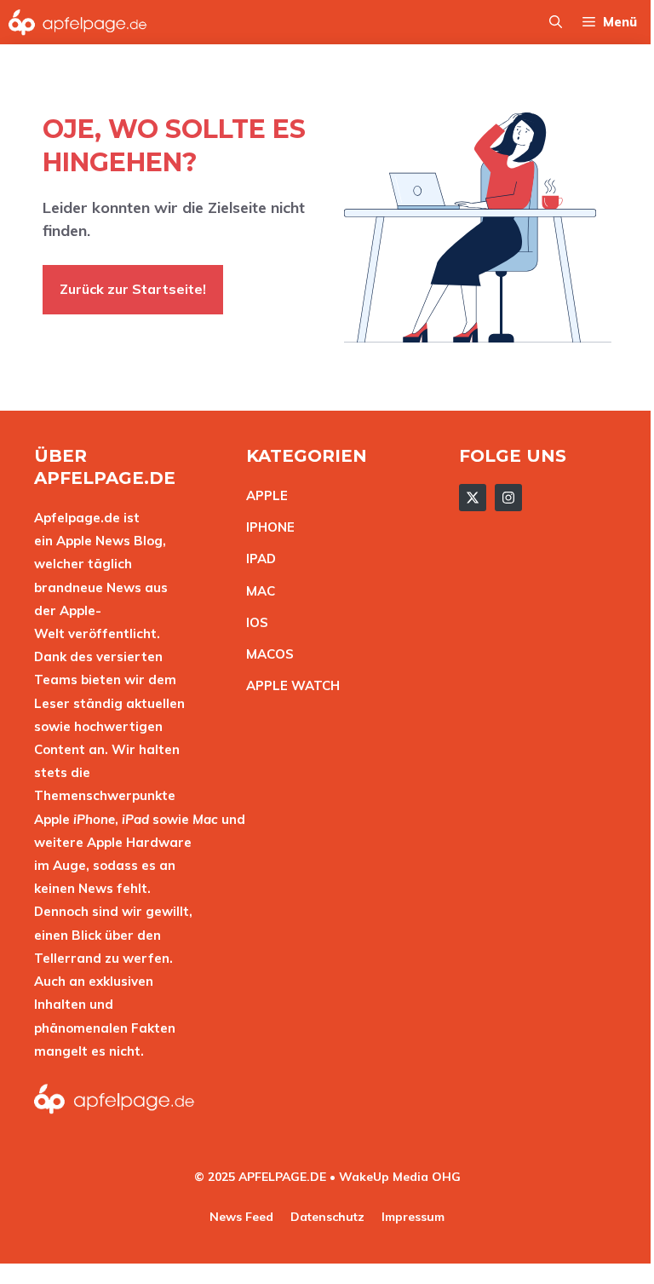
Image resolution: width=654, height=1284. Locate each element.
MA (256, 591)
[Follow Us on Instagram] (508, 497)
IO (253, 622)
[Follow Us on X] (472, 497)
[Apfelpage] (78, 22)
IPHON (266, 527)
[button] (555, 22)
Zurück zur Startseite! (133, 288)
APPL (263, 495)
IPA (256, 558)
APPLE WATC (288, 685)
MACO (265, 654)
